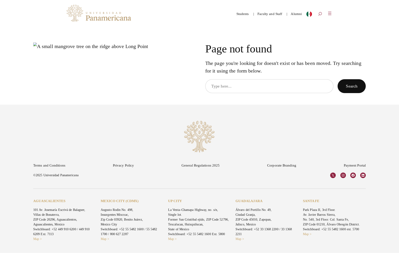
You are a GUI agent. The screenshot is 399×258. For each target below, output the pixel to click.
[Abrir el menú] (329, 13)
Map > (37, 239)
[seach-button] (320, 14)
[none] (309, 15)
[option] (309, 15)
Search (351, 86)
